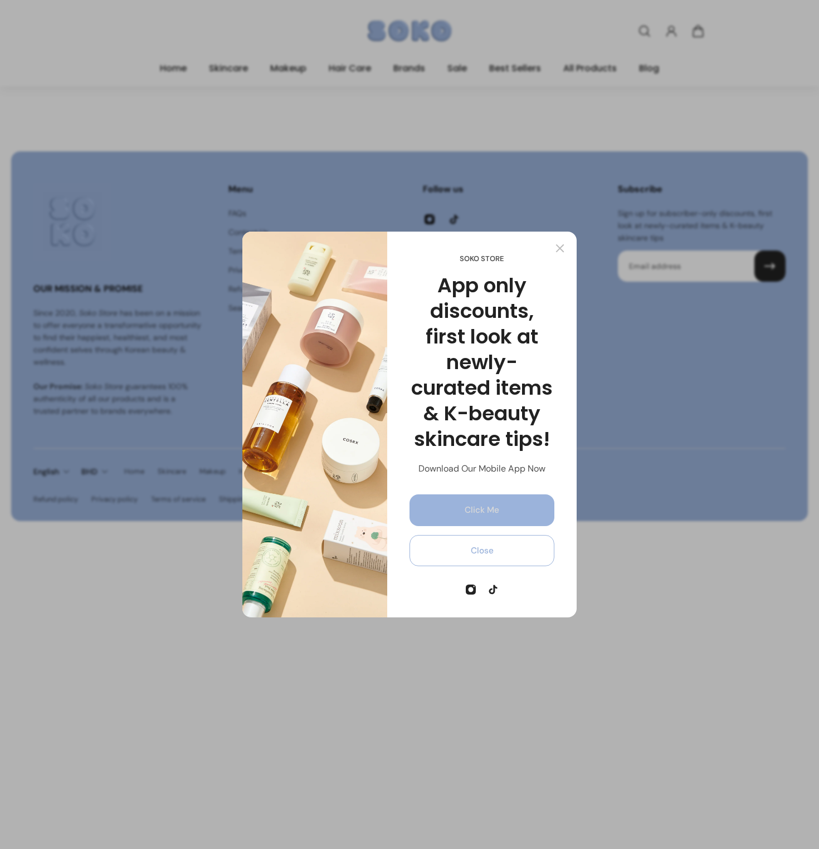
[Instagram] (470, 589)
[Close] (560, 248)
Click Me (482, 510)
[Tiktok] (493, 589)
